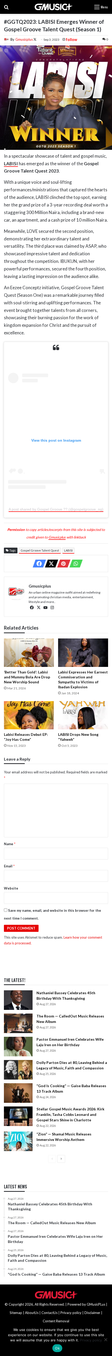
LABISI (68, 550)
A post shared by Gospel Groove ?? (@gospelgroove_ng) (56, 509)
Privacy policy (71, 1313)
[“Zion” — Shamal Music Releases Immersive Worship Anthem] (18, 1141)
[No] (105, 1339)
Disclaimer (92, 1313)
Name (9, 844)
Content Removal (56, 1321)
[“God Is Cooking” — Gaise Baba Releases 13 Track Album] (18, 1093)
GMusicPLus (96, 1304)
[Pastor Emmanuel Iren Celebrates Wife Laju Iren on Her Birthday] (18, 1046)
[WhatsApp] (74, 563)
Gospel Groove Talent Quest (40, 550)
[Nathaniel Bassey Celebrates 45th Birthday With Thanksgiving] (18, 1000)
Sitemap (16, 1313)
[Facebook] (38, 563)
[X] (50, 563)
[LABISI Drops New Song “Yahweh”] (83, 715)
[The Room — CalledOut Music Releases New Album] (18, 1023)
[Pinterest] (62, 563)
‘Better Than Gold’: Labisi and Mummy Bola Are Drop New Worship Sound (27, 677)
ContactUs (49, 1313)
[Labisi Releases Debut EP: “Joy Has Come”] (29, 715)
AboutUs (32, 1313)
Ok (57, 1348)
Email (9, 866)
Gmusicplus (24, 39)
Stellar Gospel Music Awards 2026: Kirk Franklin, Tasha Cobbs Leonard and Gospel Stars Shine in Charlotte (70, 1114)
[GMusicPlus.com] (53, 7)
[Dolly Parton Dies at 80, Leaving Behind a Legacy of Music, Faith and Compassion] (18, 1070)
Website (11, 888)
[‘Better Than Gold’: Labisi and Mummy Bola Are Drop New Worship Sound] (29, 652)
